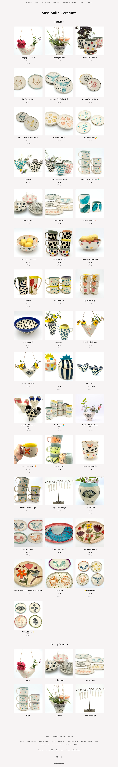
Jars (96, 741)
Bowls (90, 741)
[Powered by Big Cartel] (59, 763)
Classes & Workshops (69, 2)
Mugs (54, 741)
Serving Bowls (44, 745)
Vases (22, 741)
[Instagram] (56, 756)
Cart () (89, 2)
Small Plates (68, 745)
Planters (61, 741)
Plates (76, 745)
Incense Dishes (44, 741)
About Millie (46, 2)
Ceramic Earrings (72, 741)
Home (47, 736)
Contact (81, 2)
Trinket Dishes (56, 745)
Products (29, 2)
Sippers (83, 741)
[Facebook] (61, 756)
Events (37, 2)
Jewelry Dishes (32, 741)
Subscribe (56, 2)
